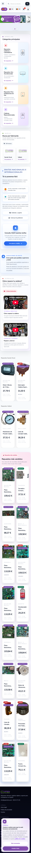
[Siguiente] (28, 19)
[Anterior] (2, 19)
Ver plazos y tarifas (14, 243)
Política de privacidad (6, 810)
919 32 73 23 (16, 800)
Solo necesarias (15, 843)
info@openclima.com (6, 800)
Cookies (3, 812)
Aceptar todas (15, 848)
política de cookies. (20, 839)
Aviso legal (4, 807)
